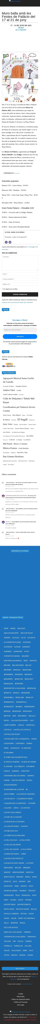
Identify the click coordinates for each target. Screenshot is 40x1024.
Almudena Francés (21, 386)
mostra (17, 173)
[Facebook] (10, 964)
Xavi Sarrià (11, 464)
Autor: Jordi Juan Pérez (14, 232)
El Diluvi (6, 420)
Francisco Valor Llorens (8, 428)
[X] (20, 964)
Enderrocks (32, 420)
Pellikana (13, 452)
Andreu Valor (9, 390)
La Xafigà (19, 440)
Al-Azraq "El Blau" (8, 386)
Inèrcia (32, 428)
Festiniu (16, 424)
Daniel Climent (7, 415)
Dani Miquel (16, 415)
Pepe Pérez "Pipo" (22, 452)
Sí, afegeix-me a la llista (10, 289)
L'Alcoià (12, 440)
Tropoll (5, 464)
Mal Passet (7, 444)
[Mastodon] (30, 964)
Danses (23, 415)
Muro (21, 28)
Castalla (18, 390)
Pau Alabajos (6, 452)
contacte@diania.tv (27, 984)
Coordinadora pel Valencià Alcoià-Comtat (19, 409)
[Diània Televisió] (20, 3)
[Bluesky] (25, 964)
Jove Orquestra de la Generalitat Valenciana (14, 436)
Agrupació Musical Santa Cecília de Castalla (18, 380)
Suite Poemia (31, 461)
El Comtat (21, 30)
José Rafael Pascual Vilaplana (18, 432)
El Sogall (22, 419)
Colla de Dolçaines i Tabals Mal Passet (18, 400)
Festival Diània (23, 424)
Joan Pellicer (6, 432)
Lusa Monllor (27, 440)
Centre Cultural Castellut (10, 394)
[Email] (10, 242)
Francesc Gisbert (32, 424)
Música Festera (10, 448)
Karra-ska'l (5, 439)
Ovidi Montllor (24, 448)
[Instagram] (15, 964)
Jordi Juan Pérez (10, 482)
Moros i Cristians (20, 444)
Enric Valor (7, 424)
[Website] (6, 242)
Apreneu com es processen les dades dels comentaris (17, 302)
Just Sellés (29, 436)
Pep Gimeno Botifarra (13, 456)
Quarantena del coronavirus (10, 461)
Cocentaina (21, 394)
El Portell (13, 420)
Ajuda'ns (4, 356)
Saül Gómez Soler (22, 461)
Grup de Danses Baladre (22, 428)
